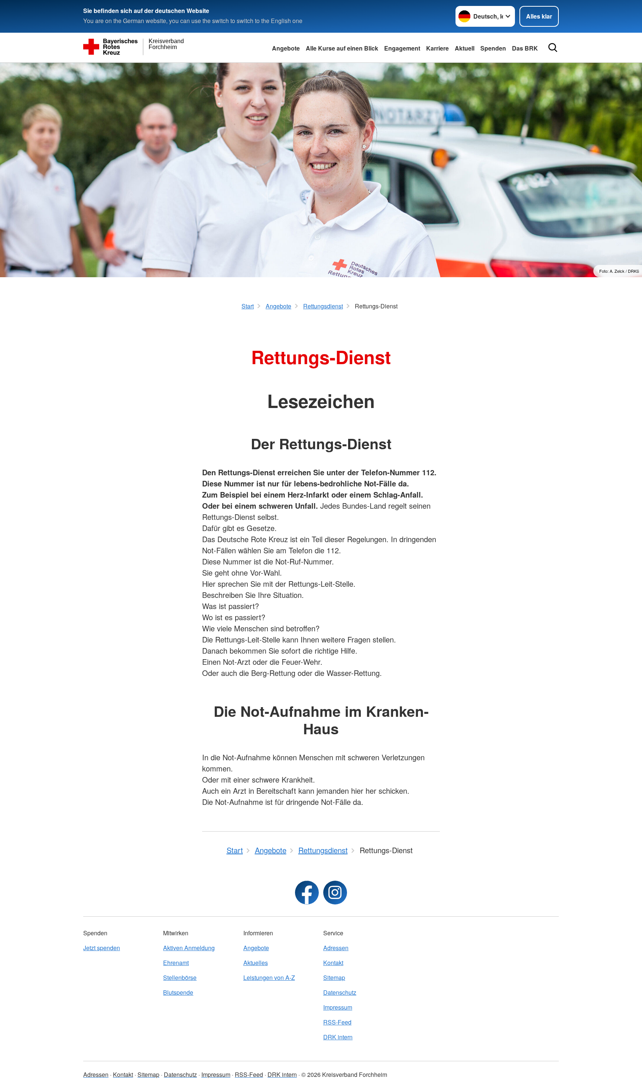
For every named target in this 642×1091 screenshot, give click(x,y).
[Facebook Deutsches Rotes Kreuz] (307, 892)
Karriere (437, 48)
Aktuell (464, 48)
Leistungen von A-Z (269, 977)
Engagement (402, 48)
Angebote (286, 48)
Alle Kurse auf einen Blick (342, 48)
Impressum (337, 1007)
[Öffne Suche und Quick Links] (553, 48)
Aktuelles (255, 962)
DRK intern (338, 1037)
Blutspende (178, 992)
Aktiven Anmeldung (189, 947)
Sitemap (334, 977)
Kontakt (333, 962)
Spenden (493, 48)
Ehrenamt (176, 962)
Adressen (335, 947)
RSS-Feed (337, 1022)
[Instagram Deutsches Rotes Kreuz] (335, 892)
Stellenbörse (180, 977)
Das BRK (525, 48)
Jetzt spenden (101, 947)
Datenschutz (339, 992)
